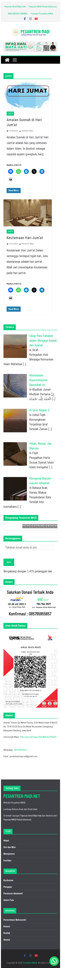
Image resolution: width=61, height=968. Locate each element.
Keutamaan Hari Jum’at (25, 238)
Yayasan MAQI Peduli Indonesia (43, 6)
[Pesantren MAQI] (7, 60)
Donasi (6, 926)
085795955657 (20, 750)
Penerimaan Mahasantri (14, 920)
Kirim (9, 562)
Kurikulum (8, 880)
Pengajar (7, 887)
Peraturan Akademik (13, 893)
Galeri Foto (8, 900)
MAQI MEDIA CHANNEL (18, 13)
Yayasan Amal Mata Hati (15, 6)
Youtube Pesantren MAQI (42, 13)
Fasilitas (7, 860)
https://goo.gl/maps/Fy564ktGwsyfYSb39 (38, 737)
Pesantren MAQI (28, 244)
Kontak (6, 933)
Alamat (6, 940)
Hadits (10, 113)
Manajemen (9, 854)
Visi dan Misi (9, 847)
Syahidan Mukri (27, 131)
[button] (54, 961)
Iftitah (6, 840)
